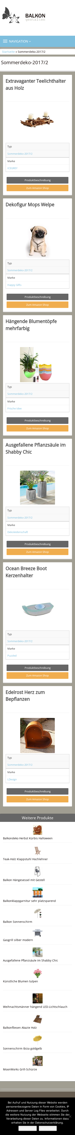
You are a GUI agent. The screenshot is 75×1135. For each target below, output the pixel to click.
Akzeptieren (27, 1128)
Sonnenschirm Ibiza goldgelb (22, 1048)
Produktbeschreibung (38, 180)
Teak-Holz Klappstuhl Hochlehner (25, 859)
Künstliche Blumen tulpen (20, 981)
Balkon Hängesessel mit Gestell (24, 880)
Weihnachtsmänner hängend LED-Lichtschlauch (35, 1007)
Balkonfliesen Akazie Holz (20, 1027)
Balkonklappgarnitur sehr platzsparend (29, 901)
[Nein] (70, 1116)
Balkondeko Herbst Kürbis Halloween (28, 838)
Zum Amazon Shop (37, 188)
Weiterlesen (47, 1128)
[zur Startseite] (37, 16)
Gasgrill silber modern (18, 940)
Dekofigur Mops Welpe (30, 204)
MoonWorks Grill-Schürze (20, 1069)
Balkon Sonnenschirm (17, 922)
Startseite (8, 52)
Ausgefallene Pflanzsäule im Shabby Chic (30, 960)
